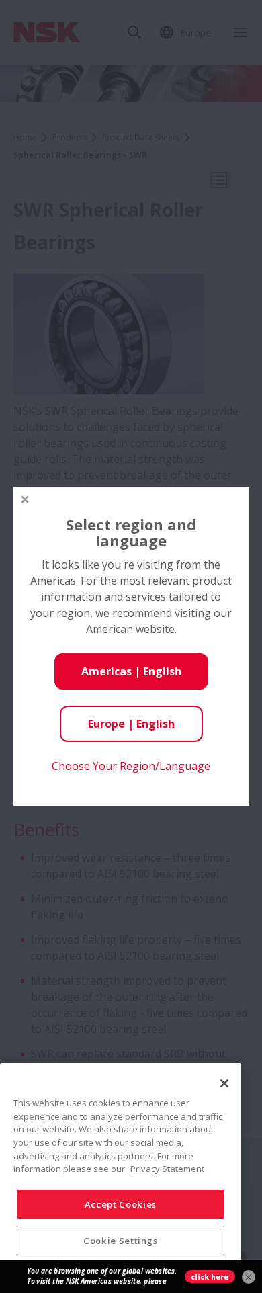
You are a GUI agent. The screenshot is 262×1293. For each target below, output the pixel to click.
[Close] (224, 1083)
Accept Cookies (121, 1204)
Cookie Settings (120, 1241)
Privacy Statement (167, 1169)
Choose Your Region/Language (131, 766)
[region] (120, 1172)
